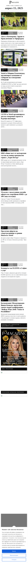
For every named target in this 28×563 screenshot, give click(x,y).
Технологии (11, 70)
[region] (14, 545)
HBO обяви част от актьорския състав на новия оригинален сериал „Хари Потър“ (13, 155)
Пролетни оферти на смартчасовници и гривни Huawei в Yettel (11, 233)
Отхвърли (14, 559)
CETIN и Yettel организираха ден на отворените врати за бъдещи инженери (13, 116)
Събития (11, 33)
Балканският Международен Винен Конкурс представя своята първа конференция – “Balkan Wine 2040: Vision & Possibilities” (12, 307)
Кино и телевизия (12, 149)
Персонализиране (14, 555)
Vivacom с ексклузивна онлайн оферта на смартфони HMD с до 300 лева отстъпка (14, 194)
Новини (11, 32)
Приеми (14, 551)
